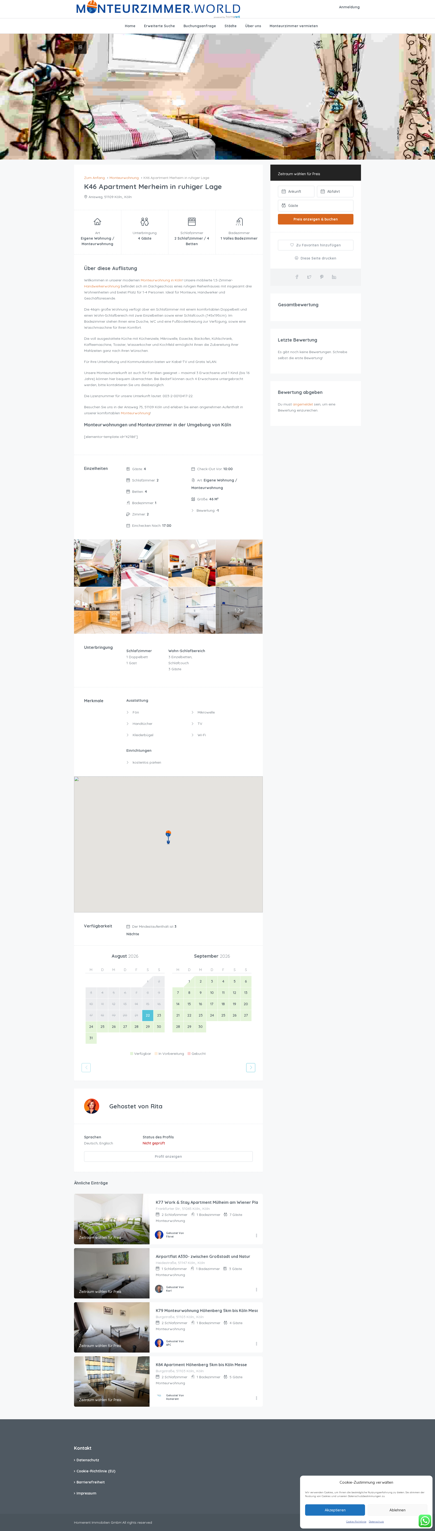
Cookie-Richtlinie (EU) (96, 1471)
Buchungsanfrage (200, 26)
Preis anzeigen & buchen (316, 219)
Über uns (253, 26)
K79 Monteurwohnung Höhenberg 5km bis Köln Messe (208, 1310)
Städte (231, 26)
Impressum (86, 1493)
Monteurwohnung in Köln (161, 280)
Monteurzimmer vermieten (294, 26)
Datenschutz (376, 1521)
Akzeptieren (335, 1510)
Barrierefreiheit (91, 1482)
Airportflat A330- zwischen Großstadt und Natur (203, 1256)
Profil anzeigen (168, 1156)
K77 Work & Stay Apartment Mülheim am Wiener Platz (209, 1202)
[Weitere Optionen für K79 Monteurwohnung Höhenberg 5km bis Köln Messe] (256, 1344)
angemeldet (303, 404)
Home (130, 26)
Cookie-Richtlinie (356, 1521)
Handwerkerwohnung (102, 286)
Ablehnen (397, 1510)
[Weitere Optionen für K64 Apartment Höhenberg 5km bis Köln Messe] (256, 1398)
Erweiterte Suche (159, 26)
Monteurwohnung (135, 413)
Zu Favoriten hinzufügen (318, 245)
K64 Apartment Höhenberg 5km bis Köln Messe (201, 1364)
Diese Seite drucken (318, 258)
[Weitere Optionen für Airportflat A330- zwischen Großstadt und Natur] (256, 1290)
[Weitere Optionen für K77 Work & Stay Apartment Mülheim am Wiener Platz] (256, 1236)
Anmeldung (349, 7)
